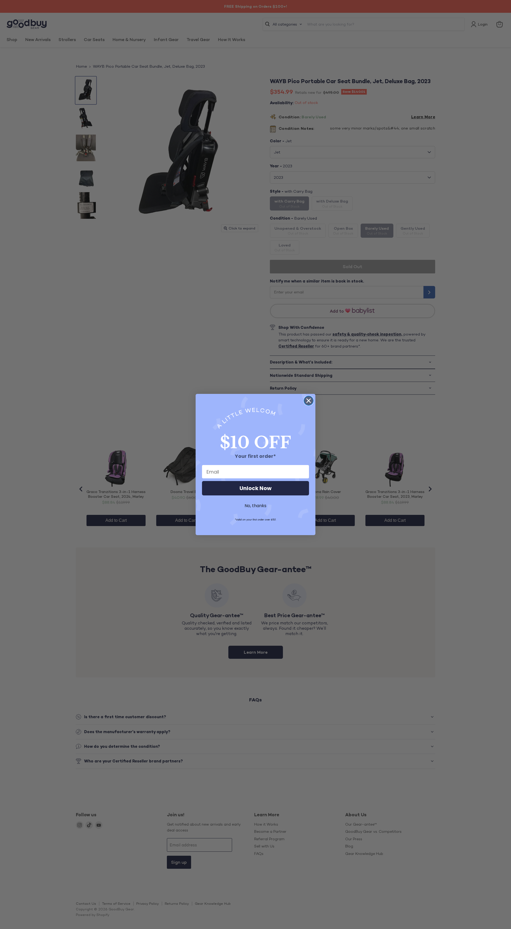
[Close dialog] (308, 400)
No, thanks (255, 506)
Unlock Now (255, 488)
